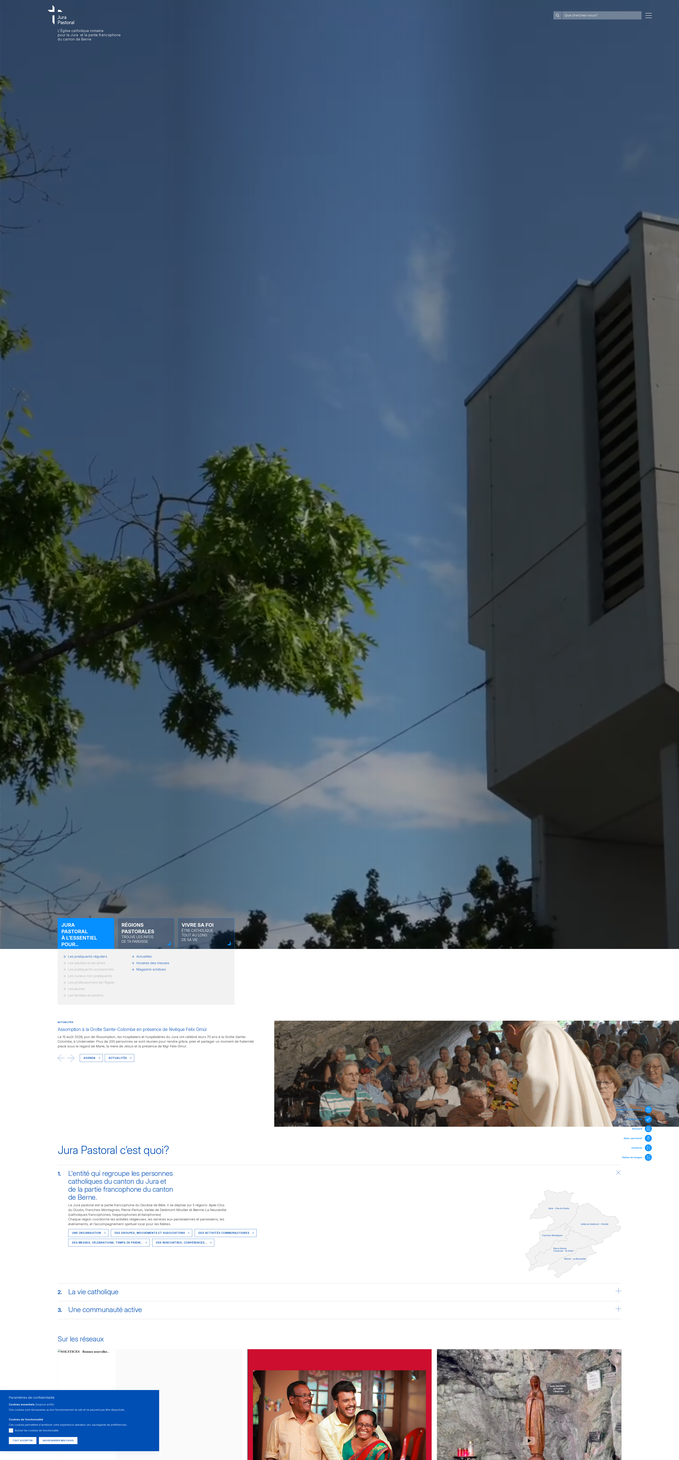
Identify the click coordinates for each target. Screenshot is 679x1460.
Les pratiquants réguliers (87, 956)
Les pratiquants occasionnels (91, 969)
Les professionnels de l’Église (91, 982)
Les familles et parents (85, 995)
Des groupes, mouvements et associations (150, 1233)
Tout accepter (23, 1440)
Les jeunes (76, 989)
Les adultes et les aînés (86, 963)
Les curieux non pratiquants (90, 976)
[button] (61, 1058)
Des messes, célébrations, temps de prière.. (107, 1242)
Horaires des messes (152, 963)
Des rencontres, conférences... (181, 1242)
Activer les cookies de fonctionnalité (37, 1430)
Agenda (89, 1058)
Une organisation (86, 1233)
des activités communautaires (223, 1233)
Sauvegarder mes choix (58, 1440)
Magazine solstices (151, 969)
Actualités (144, 956)
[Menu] (648, 15)
